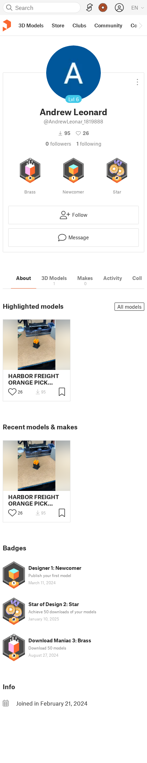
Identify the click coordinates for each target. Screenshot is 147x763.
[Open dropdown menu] (137, 79)
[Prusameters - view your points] (102, 7)
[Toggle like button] (12, 392)
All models (129, 307)
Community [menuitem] (108, 25)
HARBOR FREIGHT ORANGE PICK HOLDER (33, 379)
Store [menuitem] (58, 25)
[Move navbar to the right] (140, 25)
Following (89, 143)
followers (58, 143)
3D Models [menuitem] (30, 25)
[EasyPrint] (89, 8)
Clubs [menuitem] (79, 25)
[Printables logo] (7, 25)
